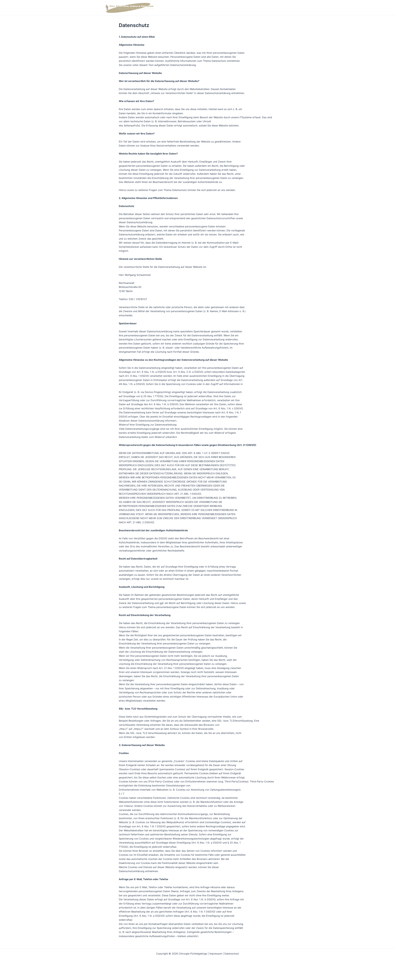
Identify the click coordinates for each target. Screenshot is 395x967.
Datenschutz (231, 953)
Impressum (215, 953)
